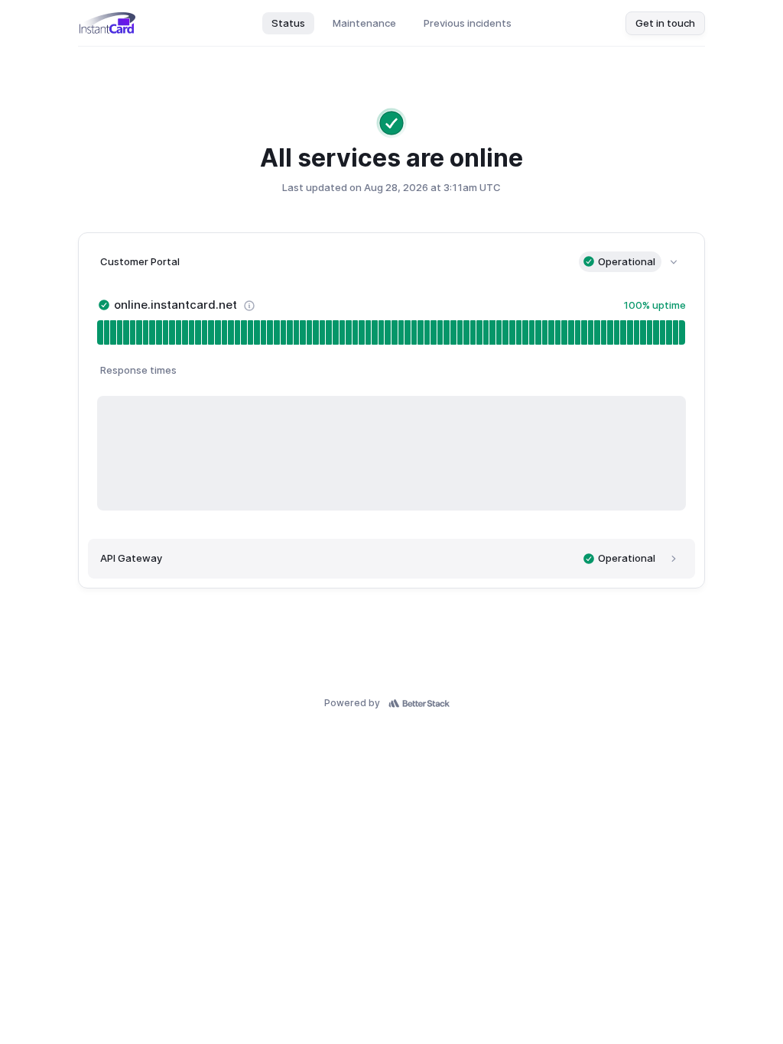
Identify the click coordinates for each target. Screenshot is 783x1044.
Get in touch (665, 23)
